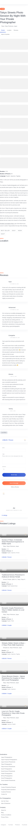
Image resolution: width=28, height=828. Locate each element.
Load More (4, 432)
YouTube (10, 824)
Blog (2, 812)
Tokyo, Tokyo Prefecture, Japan (9, 26)
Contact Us (4, 794)
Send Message (14, 483)
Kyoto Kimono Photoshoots (8, 771)
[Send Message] (25, 515)
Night (3, 234)
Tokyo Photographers (6, 764)
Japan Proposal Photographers (9, 759)
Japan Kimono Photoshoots (8, 762)
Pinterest (17, 824)
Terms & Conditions (6, 814)
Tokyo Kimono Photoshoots (8, 766)
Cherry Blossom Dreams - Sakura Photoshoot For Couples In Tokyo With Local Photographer (13, 678)
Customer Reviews (6, 792)
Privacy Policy (4, 817)
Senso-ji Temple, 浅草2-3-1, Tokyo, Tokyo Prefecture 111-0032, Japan (14, 579)
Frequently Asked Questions (8, 789)
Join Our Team (5, 801)
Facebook (24, 824)
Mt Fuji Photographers (6, 775)
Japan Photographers (6, 757)
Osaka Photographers (6, 773)
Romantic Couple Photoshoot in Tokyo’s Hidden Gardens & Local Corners (13, 610)
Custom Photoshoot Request (8, 787)
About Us (3, 810)
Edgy (14, 230)
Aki (14, 508)
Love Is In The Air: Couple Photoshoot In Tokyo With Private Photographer (13, 713)
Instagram (3, 824)
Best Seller (5, 230)
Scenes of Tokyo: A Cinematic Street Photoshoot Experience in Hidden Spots (13, 542)
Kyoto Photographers (6, 768)
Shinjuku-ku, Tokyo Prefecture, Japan (12, 647)
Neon (20, 230)
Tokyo (2, 8)
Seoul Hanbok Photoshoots (8, 780)
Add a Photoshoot (5, 803)
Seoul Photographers (6, 778)
